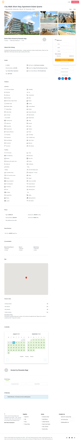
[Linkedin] (72, 438)
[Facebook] (69, 438)
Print (75, 9)
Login (69, 1)
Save (70, 9)
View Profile (37, 383)
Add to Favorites (65, 68)
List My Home (75, 2)
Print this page (65, 75)
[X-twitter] (75, 438)
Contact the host (15, 383)
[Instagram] (67, 438)
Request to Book (64, 60)
